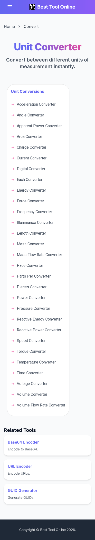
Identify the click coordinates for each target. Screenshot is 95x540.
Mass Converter (30, 244)
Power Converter (31, 297)
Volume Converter (32, 394)
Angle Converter (30, 115)
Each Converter (29, 179)
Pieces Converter (32, 287)
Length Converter (31, 233)
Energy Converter (31, 190)
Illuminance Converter (35, 222)
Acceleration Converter (36, 104)
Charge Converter (31, 147)
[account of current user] (10, 7)
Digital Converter (31, 168)
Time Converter (30, 373)
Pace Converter (30, 265)
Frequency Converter (34, 211)
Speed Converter (31, 340)
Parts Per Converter (34, 276)
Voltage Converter (32, 383)
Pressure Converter (33, 308)
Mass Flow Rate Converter (39, 254)
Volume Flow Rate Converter (41, 405)
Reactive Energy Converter (39, 319)
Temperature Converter (36, 362)
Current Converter (32, 158)
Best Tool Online (56, 7)
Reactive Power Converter (39, 330)
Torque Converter (31, 351)
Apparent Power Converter (39, 126)
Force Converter (30, 201)
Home (9, 26)
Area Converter (29, 136)
